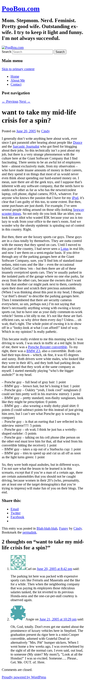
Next (24, 101)
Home (15, 76)
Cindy (45, 131)
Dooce (77, 142)
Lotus (65, 249)
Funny (63, 528)
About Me (18, 80)
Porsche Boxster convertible (47, 347)
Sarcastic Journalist (26, 146)
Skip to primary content (18, 69)
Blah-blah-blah (47, 528)
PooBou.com (21, 9)
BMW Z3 (33, 351)
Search (6, 52)
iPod (75, 198)
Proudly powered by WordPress (24, 677)
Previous (10, 101)
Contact (16, 84)
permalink (29, 532)
